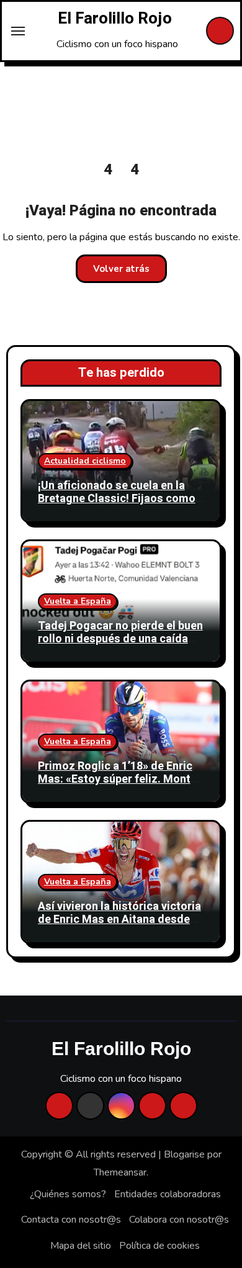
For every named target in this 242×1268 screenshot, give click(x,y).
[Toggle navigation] (18, 31)
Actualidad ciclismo (85, 461)
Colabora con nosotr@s (179, 1219)
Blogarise (184, 1154)
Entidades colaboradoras (167, 1194)
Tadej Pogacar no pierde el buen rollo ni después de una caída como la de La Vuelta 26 (120, 639)
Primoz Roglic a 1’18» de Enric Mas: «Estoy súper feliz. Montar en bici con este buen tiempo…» (119, 779)
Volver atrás (121, 269)
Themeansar (120, 1172)
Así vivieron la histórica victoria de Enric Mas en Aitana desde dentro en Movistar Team (119, 920)
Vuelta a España (77, 601)
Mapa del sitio (80, 1245)
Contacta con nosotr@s (71, 1219)
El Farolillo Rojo (115, 18)
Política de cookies (159, 1245)
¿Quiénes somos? (68, 1194)
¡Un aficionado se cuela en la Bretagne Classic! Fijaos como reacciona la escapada (116, 499)
